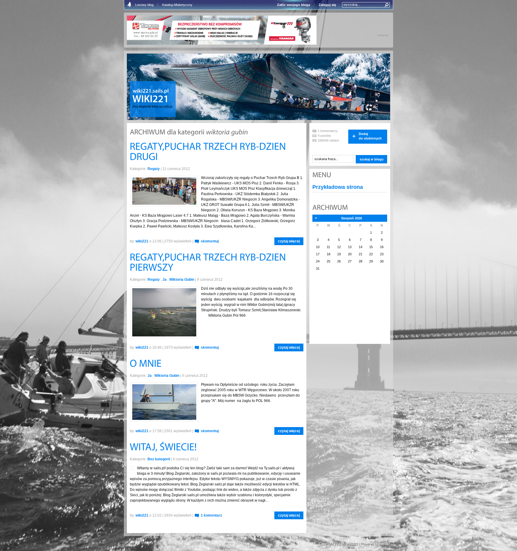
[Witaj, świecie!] (163, 448)
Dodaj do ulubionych (370, 136)
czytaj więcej (289, 241)
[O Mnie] (147, 364)
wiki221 (142, 241)
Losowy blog (144, 5)
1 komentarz (211, 515)
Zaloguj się (327, 5)
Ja (164, 279)
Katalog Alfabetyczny (177, 5)
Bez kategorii (159, 459)
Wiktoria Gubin (181, 279)
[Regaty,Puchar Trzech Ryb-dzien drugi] (209, 152)
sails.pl (384, 544)
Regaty (154, 169)
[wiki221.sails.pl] (151, 91)
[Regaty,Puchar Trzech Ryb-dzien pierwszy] (209, 263)
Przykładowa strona (337, 187)
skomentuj (210, 241)
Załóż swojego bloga (293, 5)
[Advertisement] (342, 311)
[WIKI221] (150, 99)
